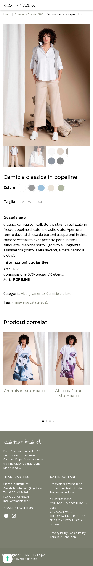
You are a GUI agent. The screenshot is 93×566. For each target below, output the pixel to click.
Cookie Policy (77, 533)
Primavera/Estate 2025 (29, 14)
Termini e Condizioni (63, 537)
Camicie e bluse (58, 293)
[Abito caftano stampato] (69, 358)
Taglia (9, 201)
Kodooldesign (28, 559)
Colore (9, 187)
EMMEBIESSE (31, 555)
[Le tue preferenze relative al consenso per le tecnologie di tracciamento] (7, 558)
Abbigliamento (33, 293)
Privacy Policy (59, 533)
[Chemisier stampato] (24, 358)
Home (7, 14)
